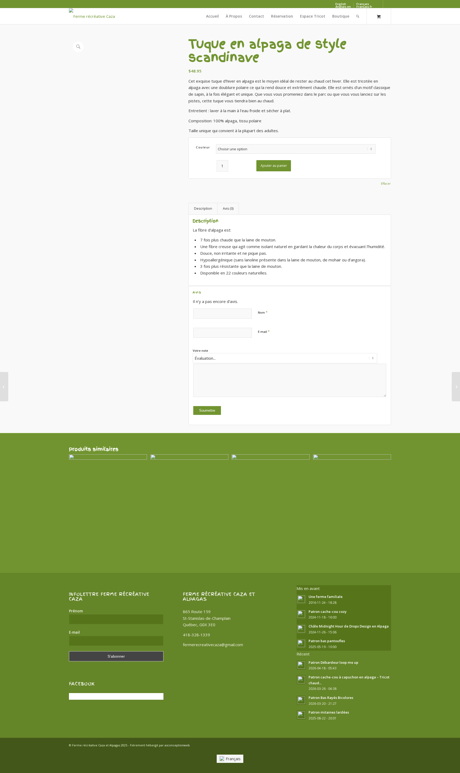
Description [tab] (203, 208)
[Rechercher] (358, 16)
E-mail (264, 331)
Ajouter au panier (274, 165)
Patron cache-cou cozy (328, 611)
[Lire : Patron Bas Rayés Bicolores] (301, 700)
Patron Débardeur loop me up (333, 662)
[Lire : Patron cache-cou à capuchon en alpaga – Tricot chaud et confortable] (301, 680)
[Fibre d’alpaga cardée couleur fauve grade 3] (456, 386)
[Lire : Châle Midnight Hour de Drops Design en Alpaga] (301, 629)
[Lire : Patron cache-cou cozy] (301, 614)
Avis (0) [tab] (228, 208)
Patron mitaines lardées (329, 712)
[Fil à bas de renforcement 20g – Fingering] (4, 386)
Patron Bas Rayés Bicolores (331, 697)
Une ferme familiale (326, 596)
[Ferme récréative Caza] (92, 16)
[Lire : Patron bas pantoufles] (301, 643)
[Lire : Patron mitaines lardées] (301, 715)
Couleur (203, 147)
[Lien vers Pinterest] (387, 4)
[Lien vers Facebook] (379, 4)
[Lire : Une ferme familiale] (301, 599)
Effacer (386, 183)
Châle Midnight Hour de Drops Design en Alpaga (349, 626)
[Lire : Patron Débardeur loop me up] (301, 665)
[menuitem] (212, 16)
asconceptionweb (177, 745)
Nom (263, 312)
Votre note (200, 351)
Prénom (76, 610)
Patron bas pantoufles (327, 640)
